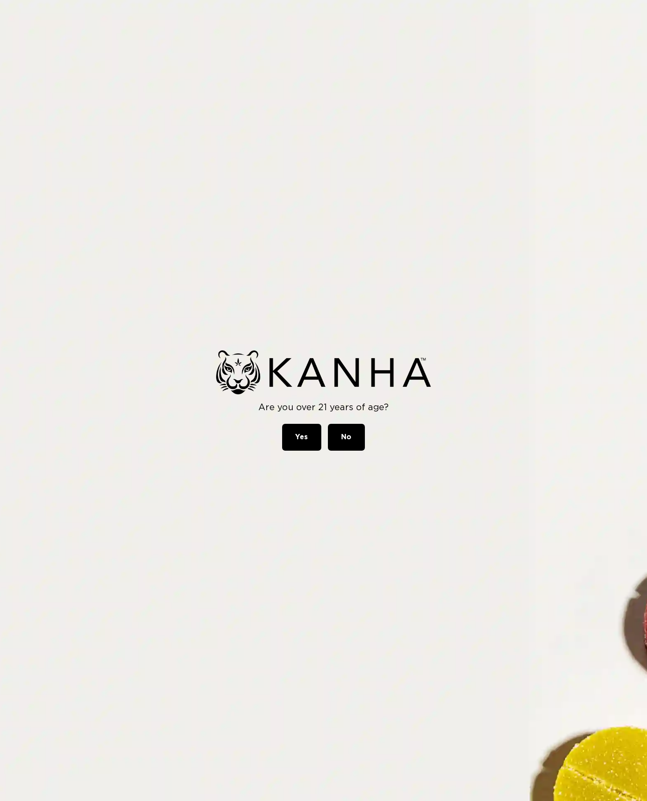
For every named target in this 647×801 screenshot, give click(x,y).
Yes (301, 437)
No (346, 437)
